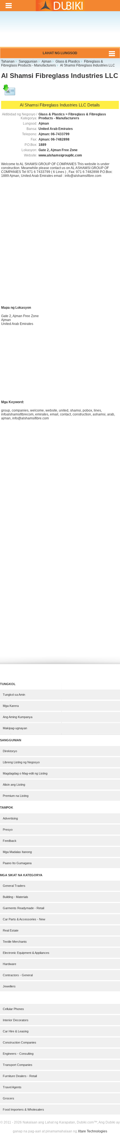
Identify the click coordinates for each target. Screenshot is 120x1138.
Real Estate (10, 930)
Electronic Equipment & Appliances (26, 952)
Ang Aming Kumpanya (17, 717)
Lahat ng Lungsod (60, 53)
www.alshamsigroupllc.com (60, 155)
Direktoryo (10, 751)
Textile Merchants (15, 941)
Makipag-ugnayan (15, 728)
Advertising (10, 818)
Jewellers (9, 986)
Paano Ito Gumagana (17, 863)
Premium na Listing (15, 795)
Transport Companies (17, 1064)
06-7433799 (60, 134)
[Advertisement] (60, 32)
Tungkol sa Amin (14, 694)
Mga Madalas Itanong (17, 852)
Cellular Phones (13, 1009)
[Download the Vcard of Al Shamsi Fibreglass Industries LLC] (9, 92)
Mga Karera (11, 705)
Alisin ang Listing (14, 784)
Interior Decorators (15, 1020)
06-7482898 (60, 139)
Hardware (9, 964)
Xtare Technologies (92, 1131)
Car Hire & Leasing (15, 1031)
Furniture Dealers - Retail (20, 1076)
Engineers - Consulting (18, 1053)
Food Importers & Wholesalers (23, 1109)
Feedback (9, 840)
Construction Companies (19, 1042)
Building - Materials (15, 897)
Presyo (8, 829)
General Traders (14, 885)
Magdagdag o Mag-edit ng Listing (25, 773)
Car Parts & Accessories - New (24, 919)
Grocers (8, 1098)
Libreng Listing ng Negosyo (21, 762)
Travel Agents (12, 1087)
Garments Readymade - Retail (23, 908)
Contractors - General (18, 975)
